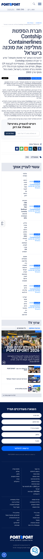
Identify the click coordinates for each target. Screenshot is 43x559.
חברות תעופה (36, 500)
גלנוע (17, 474)
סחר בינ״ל (37, 513)
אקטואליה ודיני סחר (34, 525)
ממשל (38, 520)
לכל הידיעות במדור (9, 395)
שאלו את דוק (10, 133)
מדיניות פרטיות (35, 479)
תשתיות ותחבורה (14, 505)
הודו (27, 157)
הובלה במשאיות (14, 500)
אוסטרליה (34, 157)
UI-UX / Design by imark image (21, 548)
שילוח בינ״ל (16, 513)
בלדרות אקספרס (35, 502)
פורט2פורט (39, 23)
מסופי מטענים (15, 476)
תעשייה (37, 515)
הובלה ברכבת (15, 502)
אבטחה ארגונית (35, 523)
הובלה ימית (30, 23)
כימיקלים (16, 481)
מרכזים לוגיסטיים (14, 518)
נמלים (17, 471)
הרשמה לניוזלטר (21, 448)
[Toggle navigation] (40, 4)
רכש (18, 520)
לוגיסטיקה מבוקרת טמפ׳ (12, 515)
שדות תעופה (36, 507)
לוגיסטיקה (16, 523)
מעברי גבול (16, 507)
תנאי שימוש (36, 476)
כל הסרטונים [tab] (21, 328)
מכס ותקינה (36, 518)
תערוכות (16, 525)
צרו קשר (37, 469)
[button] (4, 555)
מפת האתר (36, 474)
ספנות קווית (15, 469)
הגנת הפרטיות (36, 484)
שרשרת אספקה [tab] (34, 328)
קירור (17, 479)
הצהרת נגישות (35, 481)
